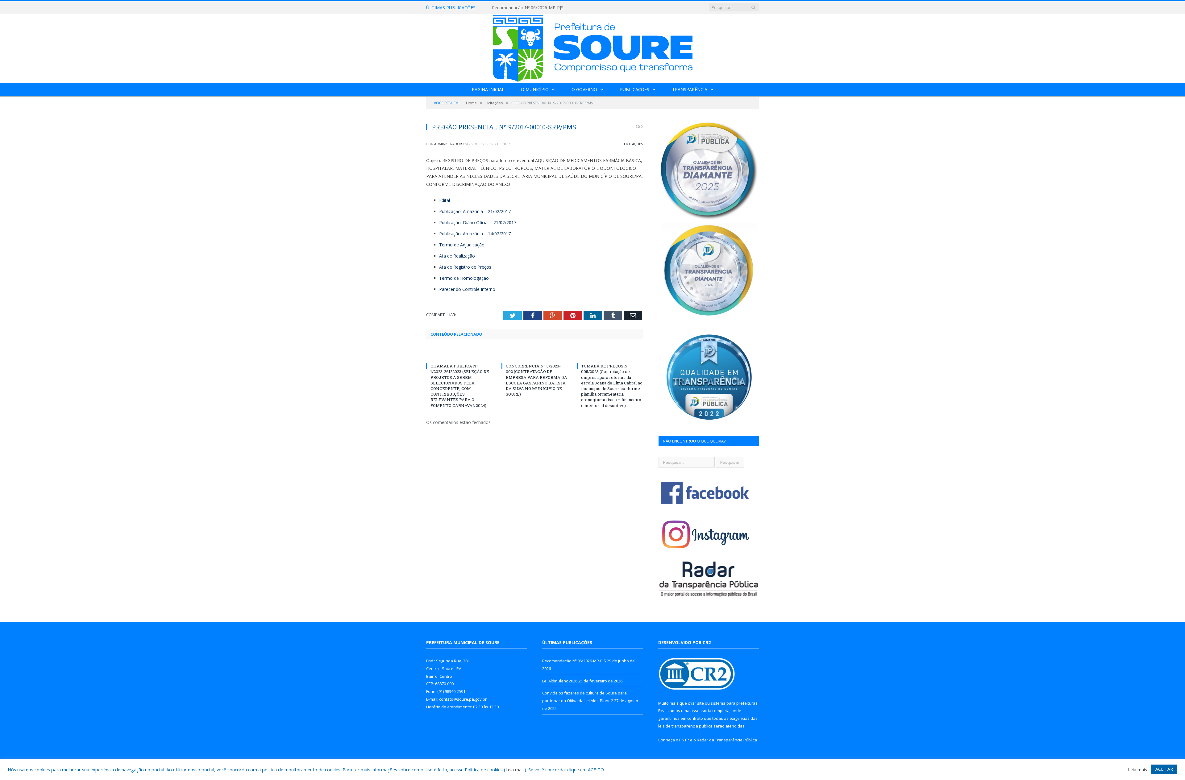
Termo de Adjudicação (461, 245)
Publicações (634, 89)
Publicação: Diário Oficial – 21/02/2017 (477, 222)
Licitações (633, 143)
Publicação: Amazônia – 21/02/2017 (475, 211)
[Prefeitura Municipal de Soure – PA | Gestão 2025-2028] (592, 47)
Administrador (448, 143)
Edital (444, 200)
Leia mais (515, 769)
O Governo (584, 89)
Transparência (689, 89)
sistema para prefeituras (734, 703)
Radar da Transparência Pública (727, 740)
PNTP (684, 740)
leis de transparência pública (685, 726)
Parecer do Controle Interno (467, 289)
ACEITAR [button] (1164, 769)
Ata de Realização (457, 256)
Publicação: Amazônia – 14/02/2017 (475, 234)
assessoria (700, 710)
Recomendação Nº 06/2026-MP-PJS (574, 661)
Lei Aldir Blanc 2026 (511, 7)
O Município (535, 89)
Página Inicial (488, 89)
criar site (696, 703)
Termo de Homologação (464, 278)
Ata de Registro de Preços (465, 267)
